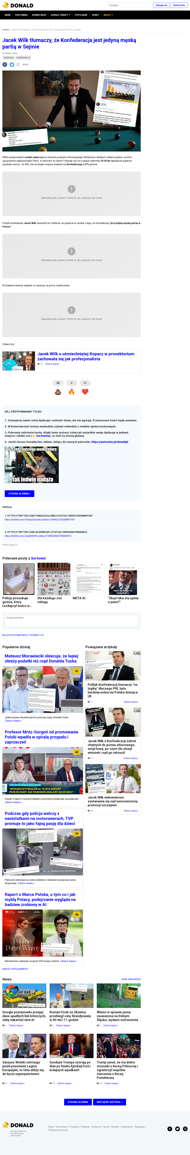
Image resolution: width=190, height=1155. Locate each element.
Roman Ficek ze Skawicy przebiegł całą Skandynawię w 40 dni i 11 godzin (70, 1016)
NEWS (8, 15)
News (51, 1127)
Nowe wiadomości (131, 979)
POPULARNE (81, 15)
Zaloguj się (161, 5)
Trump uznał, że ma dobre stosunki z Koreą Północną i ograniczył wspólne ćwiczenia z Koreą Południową (117, 1070)
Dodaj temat (127, 1127)
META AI (79, 598)
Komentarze (62, 1127)
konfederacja (23, 58)
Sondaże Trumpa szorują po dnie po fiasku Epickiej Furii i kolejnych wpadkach (70, 1066)
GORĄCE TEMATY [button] (59, 15)
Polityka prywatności (58, 1130)
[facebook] (6, 64)
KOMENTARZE (39, 15)
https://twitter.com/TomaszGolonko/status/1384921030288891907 (40, 519)
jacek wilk (9, 58)
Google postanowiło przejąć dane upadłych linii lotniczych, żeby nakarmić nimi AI (24, 1016)
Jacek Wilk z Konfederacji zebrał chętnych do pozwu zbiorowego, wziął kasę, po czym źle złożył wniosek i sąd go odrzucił (112, 746)
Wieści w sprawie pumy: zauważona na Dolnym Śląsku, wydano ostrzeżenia (117, 1016)
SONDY (95, 15)
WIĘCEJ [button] (107, 15)
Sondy (106, 1127)
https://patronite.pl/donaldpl (109, 442)
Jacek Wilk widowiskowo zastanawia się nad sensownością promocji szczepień (113, 801)
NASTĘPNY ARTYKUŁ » (109, 1102)
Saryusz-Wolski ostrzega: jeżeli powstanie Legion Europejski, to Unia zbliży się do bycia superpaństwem (23, 1068)
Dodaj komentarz (15, 617)
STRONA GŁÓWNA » (19, 493)
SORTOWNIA (21, 15)
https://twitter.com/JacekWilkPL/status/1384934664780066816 (38, 536)
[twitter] (13, 64)
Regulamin (140, 1127)
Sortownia (42, 435)
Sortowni (38, 558)
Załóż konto (179, 5)
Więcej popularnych (15, 969)
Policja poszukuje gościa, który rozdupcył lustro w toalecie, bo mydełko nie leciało (17, 605)
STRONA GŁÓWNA (78, 1102)
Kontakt (115, 1127)
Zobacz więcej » (52, 364)
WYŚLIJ (26, 64)
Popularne (74, 1127)
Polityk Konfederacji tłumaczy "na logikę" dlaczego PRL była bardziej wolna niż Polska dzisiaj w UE (113, 690)
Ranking (85, 1127)
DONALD (5, 30)
